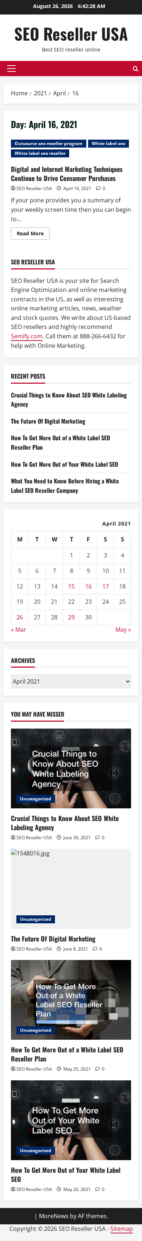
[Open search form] (135, 69)
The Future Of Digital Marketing (48, 421)
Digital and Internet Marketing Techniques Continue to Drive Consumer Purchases (67, 173)
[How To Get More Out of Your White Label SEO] (71, 1120)
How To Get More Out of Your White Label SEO (64, 464)
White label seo (108, 143)
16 (88, 586)
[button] (11, 68)
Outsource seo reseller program (49, 143)
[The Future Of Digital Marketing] (71, 889)
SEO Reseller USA (71, 33)
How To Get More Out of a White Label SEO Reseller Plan (67, 1054)
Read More (33, 235)
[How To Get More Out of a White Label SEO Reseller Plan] (71, 1000)
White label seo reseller (40, 153)
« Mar (18, 630)
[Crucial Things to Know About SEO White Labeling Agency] (71, 768)
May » (123, 630)
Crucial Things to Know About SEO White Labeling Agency (65, 822)
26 (19, 617)
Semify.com (27, 336)
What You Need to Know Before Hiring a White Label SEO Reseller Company (65, 486)
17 (105, 586)
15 (71, 586)
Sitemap (121, 1229)
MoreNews (53, 1216)
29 (71, 617)
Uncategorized (35, 799)
